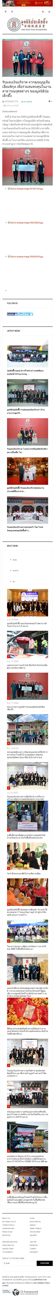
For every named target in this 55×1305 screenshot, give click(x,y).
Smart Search (35, 1228)
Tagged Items (7, 1249)
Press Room (7, 1232)
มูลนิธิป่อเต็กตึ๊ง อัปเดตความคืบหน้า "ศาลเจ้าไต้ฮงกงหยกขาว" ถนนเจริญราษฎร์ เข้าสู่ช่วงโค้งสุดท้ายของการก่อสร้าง (27, 912)
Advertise (6, 1235)
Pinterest (34, 1252)
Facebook (34, 1245)
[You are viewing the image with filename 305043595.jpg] (30, 272)
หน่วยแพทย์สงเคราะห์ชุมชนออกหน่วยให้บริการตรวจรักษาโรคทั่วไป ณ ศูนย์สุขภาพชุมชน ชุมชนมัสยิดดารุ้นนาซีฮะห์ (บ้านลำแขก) (27, 755)
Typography (7, 1252)
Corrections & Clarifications (8, 1227)
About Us (6, 1218)
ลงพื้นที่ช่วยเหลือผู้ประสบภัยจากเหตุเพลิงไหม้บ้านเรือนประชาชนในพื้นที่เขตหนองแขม (26, 836)
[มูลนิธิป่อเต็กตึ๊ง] (27, 24)
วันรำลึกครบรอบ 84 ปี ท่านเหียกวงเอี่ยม (24, 873)
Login (32, 1218)
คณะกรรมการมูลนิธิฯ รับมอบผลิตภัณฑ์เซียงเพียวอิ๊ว (26, 708)
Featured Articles (9, 1242)
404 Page (33, 1235)
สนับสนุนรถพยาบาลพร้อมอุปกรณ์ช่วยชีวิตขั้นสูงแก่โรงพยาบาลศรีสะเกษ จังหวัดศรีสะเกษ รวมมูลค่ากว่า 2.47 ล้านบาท (27, 1114)
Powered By (25, 1292)
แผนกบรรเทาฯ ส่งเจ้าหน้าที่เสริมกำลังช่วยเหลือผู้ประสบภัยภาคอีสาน (27, 666)
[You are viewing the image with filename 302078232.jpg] (30, 238)
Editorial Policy (9, 1222)
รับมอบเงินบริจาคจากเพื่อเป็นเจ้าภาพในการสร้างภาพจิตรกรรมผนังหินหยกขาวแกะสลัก (25, 798)
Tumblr (33, 1249)
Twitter (33, 1242)
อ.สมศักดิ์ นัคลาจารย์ (39, 1280)
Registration (35, 1222)
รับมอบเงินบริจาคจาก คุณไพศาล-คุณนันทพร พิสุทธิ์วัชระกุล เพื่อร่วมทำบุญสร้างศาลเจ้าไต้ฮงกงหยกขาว (26, 1073)
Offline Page (35, 1232)
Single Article (8, 1245)
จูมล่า (4, 1283)
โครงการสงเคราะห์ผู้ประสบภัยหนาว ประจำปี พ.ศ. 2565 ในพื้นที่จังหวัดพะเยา (26, 948)
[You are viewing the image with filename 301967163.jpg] (30, 204)
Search (33, 1225)
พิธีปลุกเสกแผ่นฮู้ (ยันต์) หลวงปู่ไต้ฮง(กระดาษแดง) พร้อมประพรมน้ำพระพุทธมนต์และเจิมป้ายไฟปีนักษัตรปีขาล (27, 1031)
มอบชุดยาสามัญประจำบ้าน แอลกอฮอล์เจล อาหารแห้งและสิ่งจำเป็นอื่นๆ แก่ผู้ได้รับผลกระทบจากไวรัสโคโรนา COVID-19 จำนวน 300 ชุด (27, 1159)
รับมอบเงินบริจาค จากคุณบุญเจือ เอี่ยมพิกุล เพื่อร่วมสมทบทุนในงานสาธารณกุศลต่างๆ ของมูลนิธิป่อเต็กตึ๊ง (26, 89)
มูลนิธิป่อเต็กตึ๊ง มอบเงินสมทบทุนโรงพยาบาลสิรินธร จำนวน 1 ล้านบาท (27, 625)
